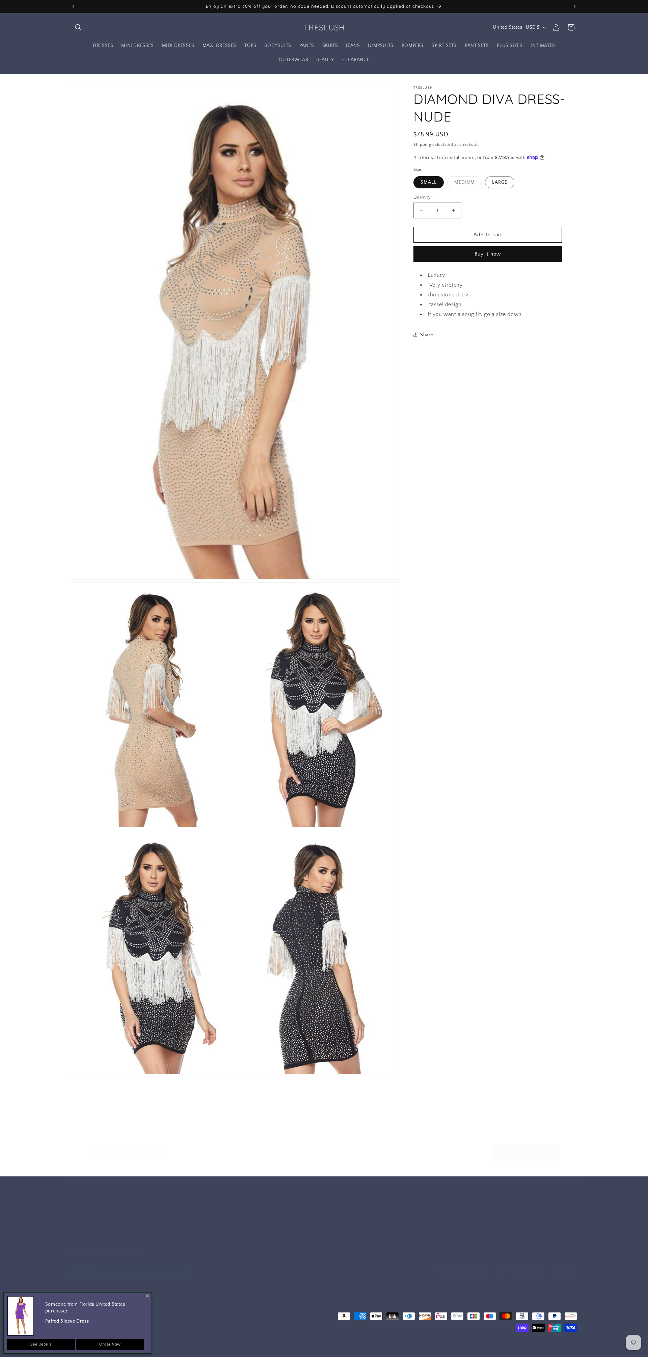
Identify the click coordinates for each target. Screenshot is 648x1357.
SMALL (429, 182)
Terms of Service (259, 1239)
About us (251, 1215)
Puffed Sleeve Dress (67, 1321)
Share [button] (426, 335)
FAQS (416, 1239)
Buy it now (488, 254)
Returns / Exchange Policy (99, 1226)
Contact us (82, 1215)
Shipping (422, 144)
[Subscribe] (184, 1271)
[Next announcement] (574, 6)
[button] (78, 27)
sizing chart (422, 1226)
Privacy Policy (256, 1226)
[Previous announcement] (73, 6)
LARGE (499, 182)
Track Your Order (429, 1215)
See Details (41, 1344)
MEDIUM (468, 183)
